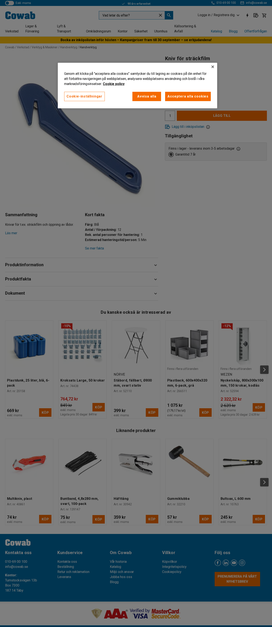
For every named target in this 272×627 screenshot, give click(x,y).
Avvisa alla (146, 96)
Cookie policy (114, 84)
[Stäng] (213, 67)
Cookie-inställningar (84, 96)
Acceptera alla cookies (187, 96)
